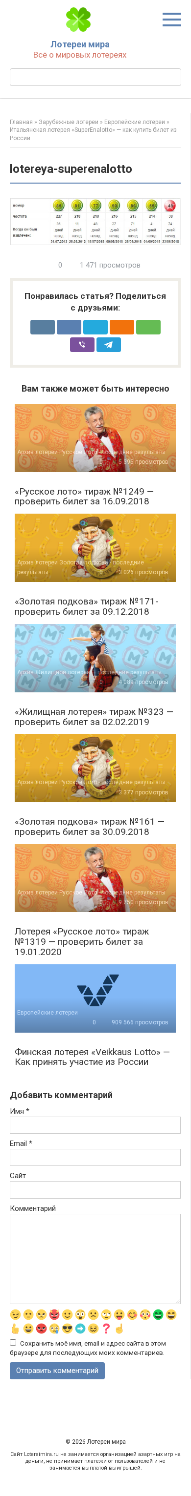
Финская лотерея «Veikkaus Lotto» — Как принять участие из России (92, 1057)
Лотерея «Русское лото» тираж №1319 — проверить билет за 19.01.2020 (82, 941)
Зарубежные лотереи (68, 122)
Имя (19, 1111)
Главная (21, 122)
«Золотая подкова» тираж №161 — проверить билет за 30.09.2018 (90, 826)
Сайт (18, 1175)
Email (21, 1143)
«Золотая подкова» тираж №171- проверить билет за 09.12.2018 (87, 606)
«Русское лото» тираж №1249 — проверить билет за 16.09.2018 (84, 496)
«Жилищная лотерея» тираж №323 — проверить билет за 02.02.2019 (94, 716)
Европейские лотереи (134, 122)
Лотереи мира (80, 44)
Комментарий (33, 1208)
